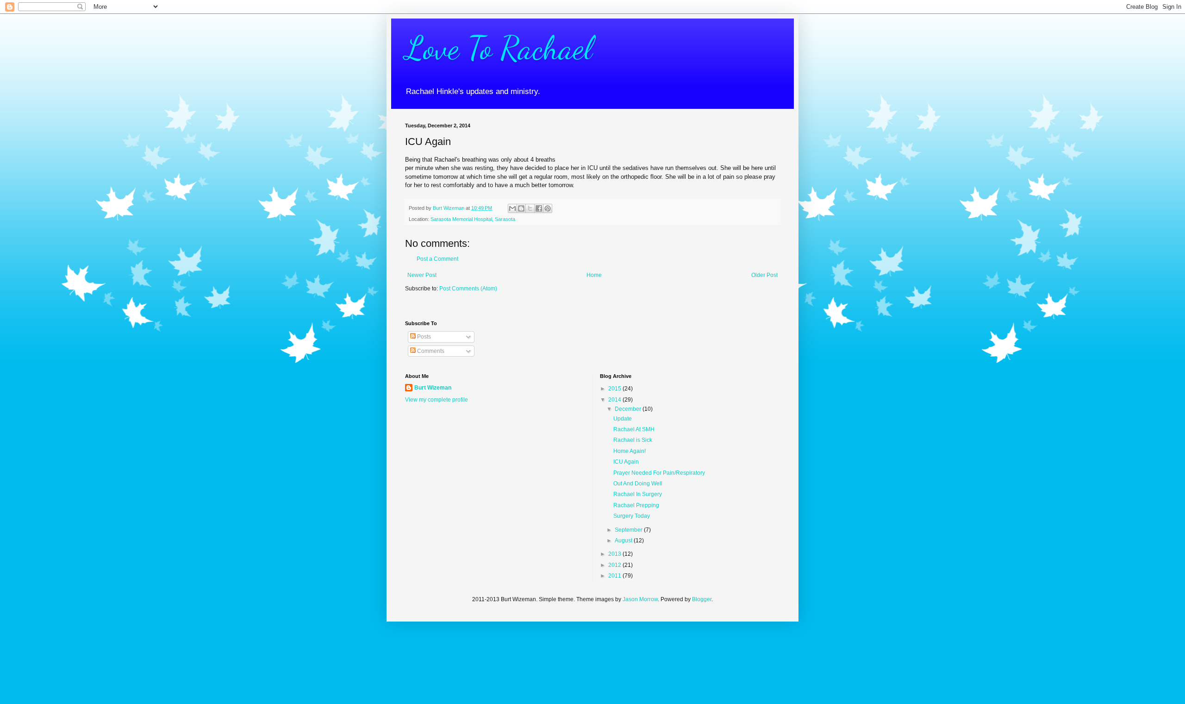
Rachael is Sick (632, 440)
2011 (615, 575)
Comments (430, 351)
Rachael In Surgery (637, 494)
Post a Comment (437, 259)
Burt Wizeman (432, 387)
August (624, 540)
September (629, 530)
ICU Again (626, 462)
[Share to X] (530, 208)
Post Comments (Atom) (468, 288)
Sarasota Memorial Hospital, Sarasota (472, 219)
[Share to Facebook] (538, 208)
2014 (615, 399)
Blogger (701, 599)
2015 (615, 388)
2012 (615, 565)
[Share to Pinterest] (547, 208)
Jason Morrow (640, 599)
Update (622, 418)
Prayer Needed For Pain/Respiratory (659, 473)
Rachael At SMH (634, 429)
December (628, 409)
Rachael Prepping (636, 505)
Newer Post (422, 275)
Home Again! (629, 451)
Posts (423, 336)
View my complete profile (436, 399)
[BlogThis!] (521, 208)
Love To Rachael (498, 48)
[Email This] (512, 208)
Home (594, 275)
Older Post (764, 275)
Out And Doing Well (637, 483)
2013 (615, 554)
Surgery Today (631, 516)
